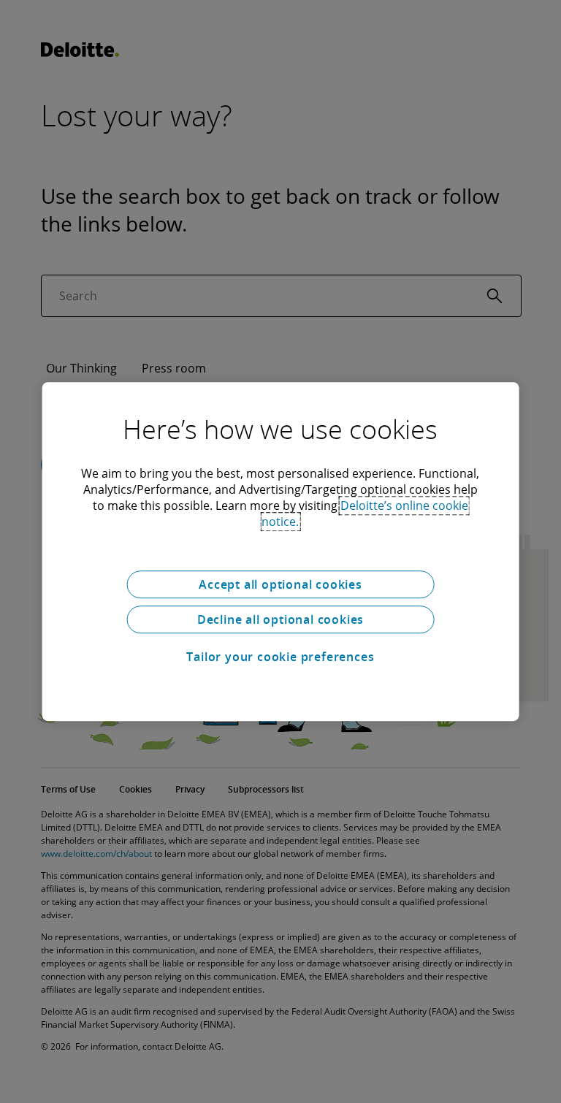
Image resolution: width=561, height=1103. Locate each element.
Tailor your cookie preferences (280, 657)
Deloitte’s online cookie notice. (365, 513)
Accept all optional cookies (280, 584)
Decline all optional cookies (280, 619)
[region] (280, 551)
